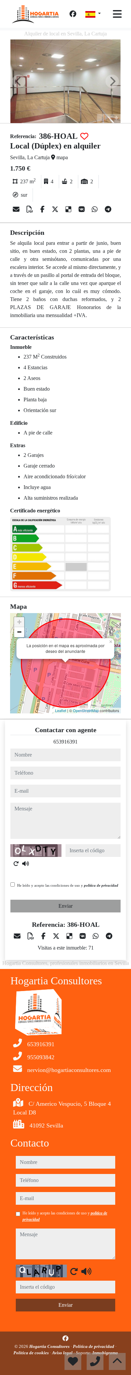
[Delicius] (69, 209)
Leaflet (60, 710)
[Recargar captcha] (16, 863)
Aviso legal (63, 1352)
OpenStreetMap (86, 710)
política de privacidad (101, 885)
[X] (56, 209)
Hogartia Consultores (50, 1346)
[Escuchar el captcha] (25, 863)
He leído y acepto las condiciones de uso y (67, 885)
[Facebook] (73, 14)
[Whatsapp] (95, 209)
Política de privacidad (94, 1346)
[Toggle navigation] (117, 14)
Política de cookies (31, 1352)
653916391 (65, 742)
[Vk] (82, 209)
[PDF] (31, 209)
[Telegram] (108, 209)
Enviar (65, 906)
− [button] (19, 632)
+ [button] (19, 622)
